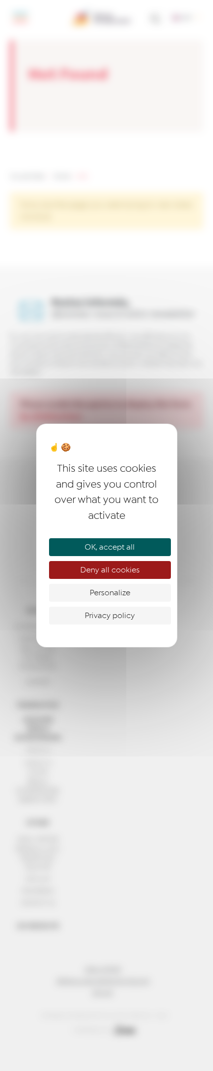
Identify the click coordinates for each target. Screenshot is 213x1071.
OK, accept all (110, 547)
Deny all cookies (110, 570)
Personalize (110, 592)
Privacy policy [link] (110, 615)
